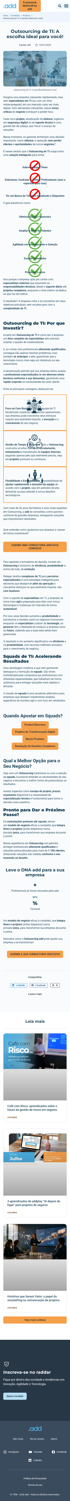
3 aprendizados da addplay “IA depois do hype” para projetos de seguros (33, 1203)
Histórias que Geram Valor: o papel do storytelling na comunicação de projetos (33, 1298)
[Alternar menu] (66, 5)
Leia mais (12, 1117)
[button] (59, 6)
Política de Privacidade (35, 1478)
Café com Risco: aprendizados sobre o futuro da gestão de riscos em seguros (32, 1107)
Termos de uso (35, 1485)
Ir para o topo (35, 994)
